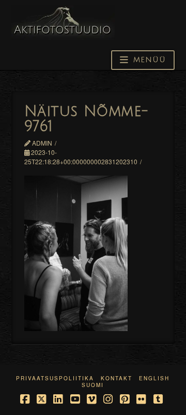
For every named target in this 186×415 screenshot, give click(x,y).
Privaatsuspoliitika (55, 378)
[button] (143, 60)
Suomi (93, 385)
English (154, 378)
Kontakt (116, 378)
